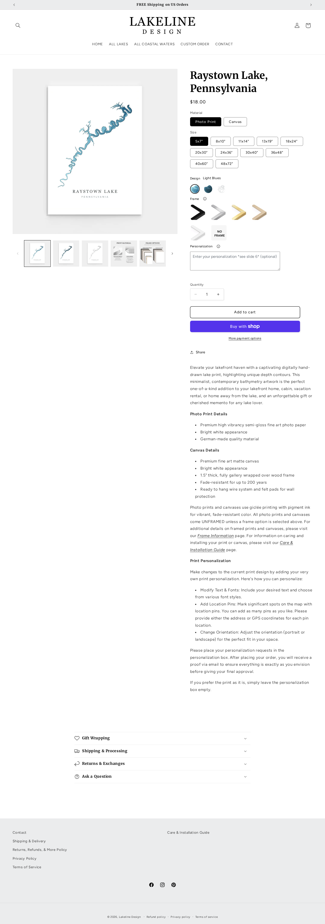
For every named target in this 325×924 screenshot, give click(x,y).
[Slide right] (172, 253)
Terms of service (206, 916)
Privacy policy (180, 916)
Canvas (235, 122)
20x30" (201, 152)
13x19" (267, 141)
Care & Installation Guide (188, 832)
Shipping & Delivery (29, 841)
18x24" (292, 141)
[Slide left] (18, 253)
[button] (18, 25)
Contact (20, 832)
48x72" (227, 164)
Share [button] (200, 352)
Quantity (197, 284)
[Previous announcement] (14, 5)
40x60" (201, 164)
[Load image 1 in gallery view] (37, 253)
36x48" (277, 152)
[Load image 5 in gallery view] (152, 253)
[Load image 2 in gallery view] (66, 253)
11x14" (243, 141)
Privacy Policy (25, 858)
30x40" (252, 152)
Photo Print (205, 122)
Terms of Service (27, 867)
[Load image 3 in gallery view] (95, 253)
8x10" (221, 141)
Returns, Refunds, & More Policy (40, 850)
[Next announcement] (311, 5)
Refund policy (156, 916)
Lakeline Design (130, 916)
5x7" (199, 141)
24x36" (227, 152)
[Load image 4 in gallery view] (124, 253)
